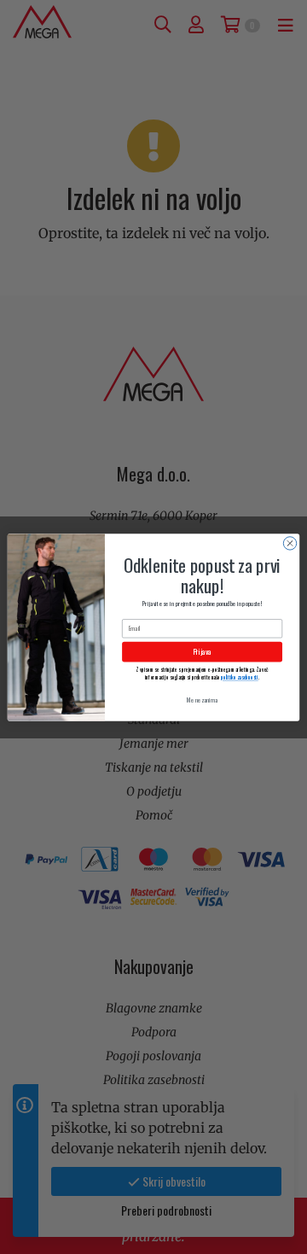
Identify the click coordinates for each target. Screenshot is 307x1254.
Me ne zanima (202, 699)
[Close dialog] (289, 542)
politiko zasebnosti (239, 676)
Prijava (202, 650)
